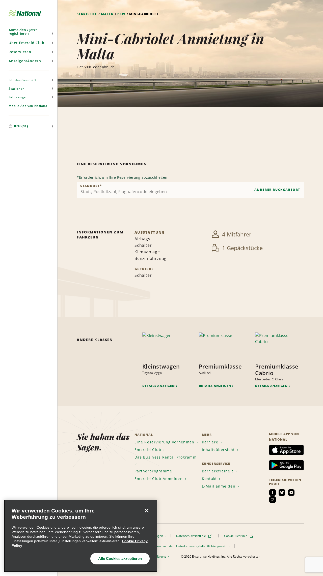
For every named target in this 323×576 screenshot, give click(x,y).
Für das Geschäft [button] (22, 80)
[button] (28, 31)
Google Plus (272, 499)
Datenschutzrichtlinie (191, 536)
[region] (80, 536)
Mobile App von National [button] (28, 106)
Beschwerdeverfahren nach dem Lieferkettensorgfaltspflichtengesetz (178, 546)
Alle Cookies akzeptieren (120, 558)
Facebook (272, 492)
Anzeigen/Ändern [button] (25, 60)
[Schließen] (147, 510)
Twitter (281, 492)
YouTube (291, 492)
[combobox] (190, 190)
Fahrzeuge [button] (17, 97)
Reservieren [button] (20, 51)
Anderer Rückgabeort (277, 190)
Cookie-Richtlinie (236, 536)
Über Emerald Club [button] (26, 42)
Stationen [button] (17, 88)
